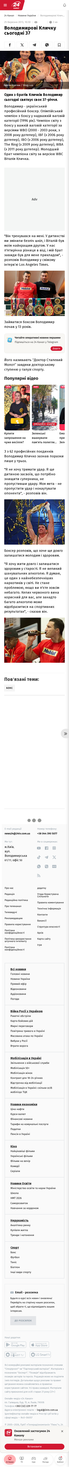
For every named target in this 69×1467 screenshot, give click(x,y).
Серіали (15, 1171)
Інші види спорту (20, 1272)
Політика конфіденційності (15, 931)
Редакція (10, 894)
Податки (15, 1129)
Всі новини (18, 969)
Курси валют (18, 1114)
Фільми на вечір (20, 1161)
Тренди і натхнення (22, 1235)
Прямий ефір (18, 984)
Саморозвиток (19, 1203)
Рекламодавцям (13, 918)
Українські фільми (21, 1156)
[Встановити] (34, 1439)
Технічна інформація (49, 909)
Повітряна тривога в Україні (27, 1031)
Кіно (13, 1146)
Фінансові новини (21, 1119)
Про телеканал (13, 906)
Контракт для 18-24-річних (26, 1078)
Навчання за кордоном (24, 1208)
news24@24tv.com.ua (17, 833)
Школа (14, 1193)
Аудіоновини (18, 994)
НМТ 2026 (16, 1198)
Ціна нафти (17, 1109)
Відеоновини (18, 989)
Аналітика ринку (20, 1225)
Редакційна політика (16, 900)
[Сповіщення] (64, 5)
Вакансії (42, 921)
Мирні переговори (21, 1026)
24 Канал (9, 15)
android (15, 1345)
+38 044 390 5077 (47, 833)
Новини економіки (23, 1104)
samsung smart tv (40, 1355)
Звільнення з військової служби (29, 1063)
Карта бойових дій (21, 1021)
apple (40, 1345)
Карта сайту (44, 939)
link (39, 848)
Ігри (39, 945)
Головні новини (20, 974)
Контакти (42, 915)
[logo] (16, 5)
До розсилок (23, 1320)
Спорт (14, 1247)
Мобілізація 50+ (19, 1068)
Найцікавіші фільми (22, 1151)
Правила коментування (50, 902)
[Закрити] (62, 1431)
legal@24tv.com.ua (47, 1410)
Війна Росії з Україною (26, 1011)
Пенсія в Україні (20, 1134)
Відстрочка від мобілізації (26, 1083)
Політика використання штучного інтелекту (18, 940)
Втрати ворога (19, 1046)
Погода (14, 998)
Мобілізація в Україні (25, 1058)
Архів (40, 933)
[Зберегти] (59, 45)
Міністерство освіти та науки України (33, 1188)
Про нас (9, 888)
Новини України (27, 15)
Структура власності (48, 927)
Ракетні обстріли (20, 1016)
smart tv (15, 1355)
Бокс (13, 1252)
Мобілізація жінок (21, 1073)
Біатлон (15, 1267)
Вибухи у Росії (18, 1040)
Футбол (15, 1257)
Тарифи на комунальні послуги (29, 1124)
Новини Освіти (20, 1183)
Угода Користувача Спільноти (48, 895)
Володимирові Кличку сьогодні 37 (52, 15)
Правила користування (18, 924)
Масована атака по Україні (26, 1036)
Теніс (13, 1262)
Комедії (15, 1166)
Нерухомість (19, 1220)
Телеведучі (11, 912)
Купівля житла (19, 1230)
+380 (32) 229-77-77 (26, 1406)
